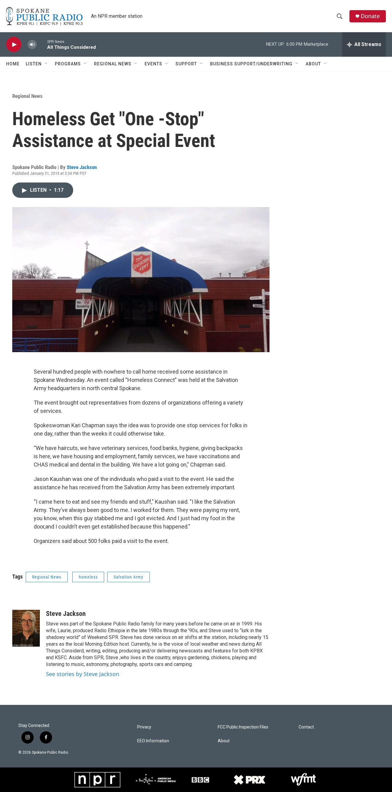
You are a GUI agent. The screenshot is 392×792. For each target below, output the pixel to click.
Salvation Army (128, 577)
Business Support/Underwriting (251, 63)
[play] (14, 44)
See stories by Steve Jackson (82, 674)
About (313, 63)
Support (186, 63)
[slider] (42, 44)
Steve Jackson (82, 167)
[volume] (32, 45)
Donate (370, 16)
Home (13, 63)
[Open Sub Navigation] (46, 63)
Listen (34, 63)
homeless (88, 577)
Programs (68, 63)
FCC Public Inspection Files (243, 727)
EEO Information (153, 741)
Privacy (144, 727)
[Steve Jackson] (26, 628)
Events (153, 63)
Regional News (112, 63)
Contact (306, 727)
